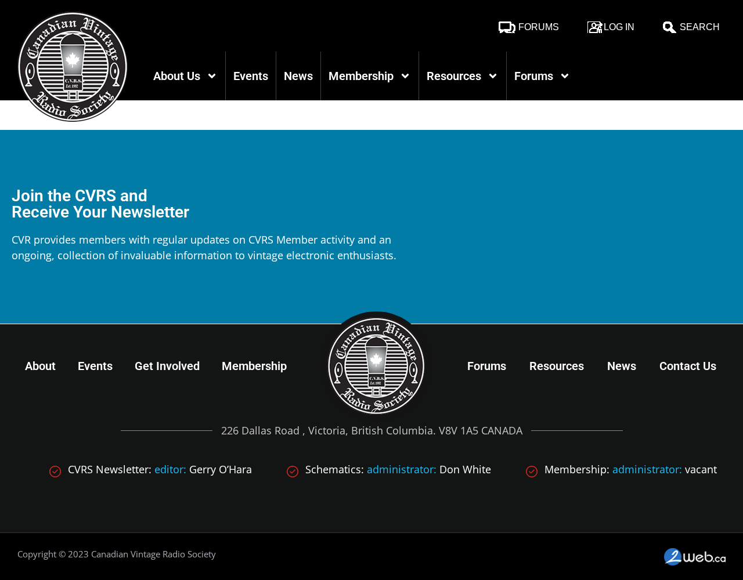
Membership (361, 76)
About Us (176, 76)
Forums (538, 27)
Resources (454, 76)
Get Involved (167, 366)
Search (700, 27)
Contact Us (687, 366)
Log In (619, 27)
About (40, 366)
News (298, 76)
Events (250, 76)
